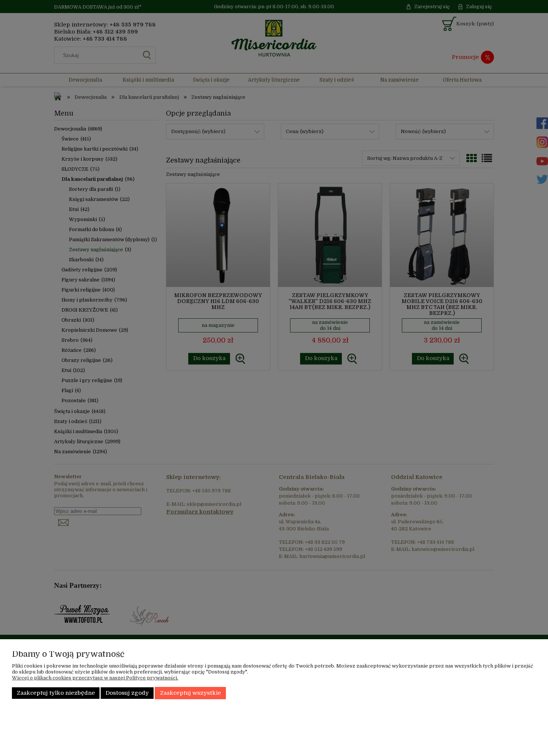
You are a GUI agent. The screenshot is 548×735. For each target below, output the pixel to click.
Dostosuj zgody (127, 693)
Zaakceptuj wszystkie (190, 693)
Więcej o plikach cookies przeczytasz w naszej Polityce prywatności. (95, 678)
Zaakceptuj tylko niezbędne (56, 693)
